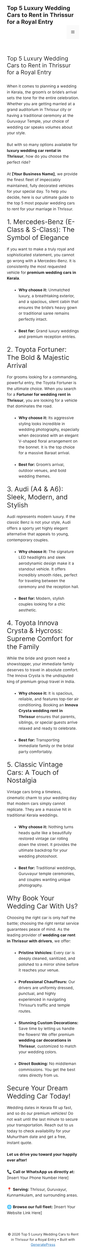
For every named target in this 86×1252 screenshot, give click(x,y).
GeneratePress (43, 1244)
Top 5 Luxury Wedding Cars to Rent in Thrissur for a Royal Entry (40, 15)
